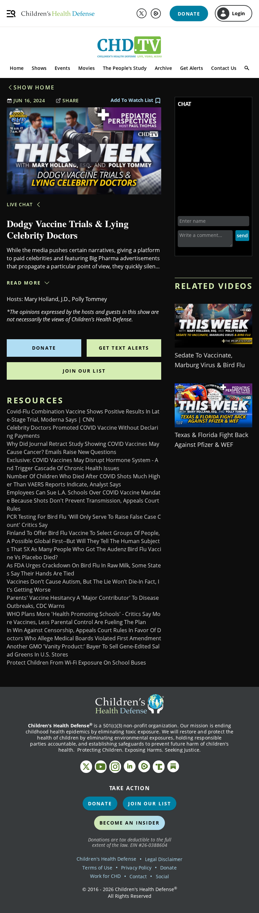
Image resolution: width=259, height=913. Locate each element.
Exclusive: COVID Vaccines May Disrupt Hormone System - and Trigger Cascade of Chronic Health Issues (82, 464)
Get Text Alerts (124, 348)
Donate (44, 348)
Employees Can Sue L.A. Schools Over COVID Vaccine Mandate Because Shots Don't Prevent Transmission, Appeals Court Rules (84, 500)
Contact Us (223, 68)
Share (70, 100)
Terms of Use (97, 867)
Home (17, 68)
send (242, 235)
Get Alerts (191, 68)
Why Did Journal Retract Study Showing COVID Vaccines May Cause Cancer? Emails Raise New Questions (83, 448)
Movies (86, 68)
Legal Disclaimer (163, 859)
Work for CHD (105, 876)
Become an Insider (129, 823)
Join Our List (84, 371)
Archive (163, 68)
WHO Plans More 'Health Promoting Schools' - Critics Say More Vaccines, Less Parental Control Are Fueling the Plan (84, 618)
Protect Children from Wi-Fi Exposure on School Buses (76, 662)
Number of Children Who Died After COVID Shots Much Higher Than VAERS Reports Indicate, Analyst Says (83, 480)
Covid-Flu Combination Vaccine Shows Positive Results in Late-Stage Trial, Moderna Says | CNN (83, 415)
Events (62, 68)
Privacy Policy (136, 867)
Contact (138, 876)
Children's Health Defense (106, 859)
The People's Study (125, 68)
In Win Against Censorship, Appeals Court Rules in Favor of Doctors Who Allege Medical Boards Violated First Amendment (84, 634)
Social (162, 876)
